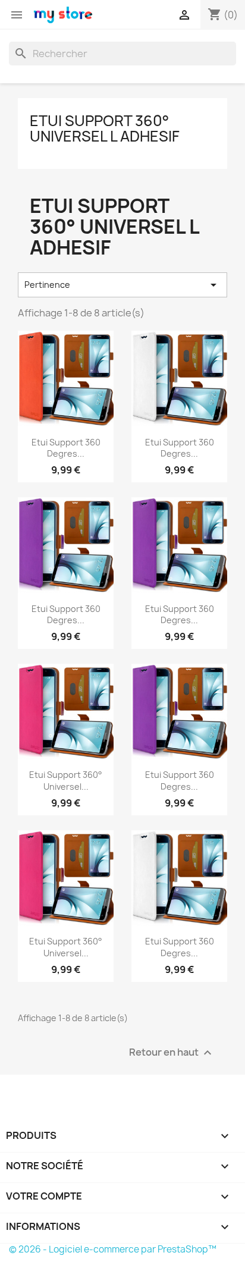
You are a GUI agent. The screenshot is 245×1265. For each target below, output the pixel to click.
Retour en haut (172, 1053)
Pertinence (122, 285)
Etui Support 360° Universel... (65, 780)
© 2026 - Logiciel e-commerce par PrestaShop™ (112, 1249)
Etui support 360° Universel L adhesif (105, 128)
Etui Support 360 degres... (66, 448)
